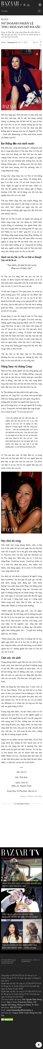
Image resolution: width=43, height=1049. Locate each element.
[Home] (39, 1045)
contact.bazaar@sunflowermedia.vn (19, 1010)
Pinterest (41, 45)
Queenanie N (12, 42)
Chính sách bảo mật (7, 963)
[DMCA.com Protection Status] (7, 1019)
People (4, 19)
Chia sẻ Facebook (41, 42)
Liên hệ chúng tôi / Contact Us (31, 960)
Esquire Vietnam (26, 961)
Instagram (25, 5)
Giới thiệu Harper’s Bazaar (8, 960)
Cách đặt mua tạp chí (7, 961)
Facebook (21, 5)
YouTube (28, 5)
